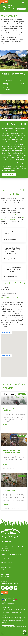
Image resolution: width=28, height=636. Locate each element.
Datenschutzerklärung (9, 579)
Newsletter (5, 572)
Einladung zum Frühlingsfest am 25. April (12, 451)
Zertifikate (4, 581)
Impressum (5, 576)
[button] (23, 2)
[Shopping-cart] (16, 588)
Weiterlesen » (7, 424)
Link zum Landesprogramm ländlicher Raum (14, 626)
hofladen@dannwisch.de (10, 297)
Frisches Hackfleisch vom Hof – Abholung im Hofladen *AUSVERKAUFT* (13, 251)
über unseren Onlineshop (14, 215)
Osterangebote (9, 490)
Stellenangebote (7, 574)
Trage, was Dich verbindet (10, 410)
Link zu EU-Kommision (8, 625)
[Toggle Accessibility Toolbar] (25, 633)
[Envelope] (11, 588)
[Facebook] (3, 588)
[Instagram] (7, 588)
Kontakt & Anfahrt (7, 567)
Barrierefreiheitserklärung (10, 583)
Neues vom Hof (6, 569)
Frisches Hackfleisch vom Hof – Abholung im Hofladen (13, 269)
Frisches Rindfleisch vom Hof (12, 233)
